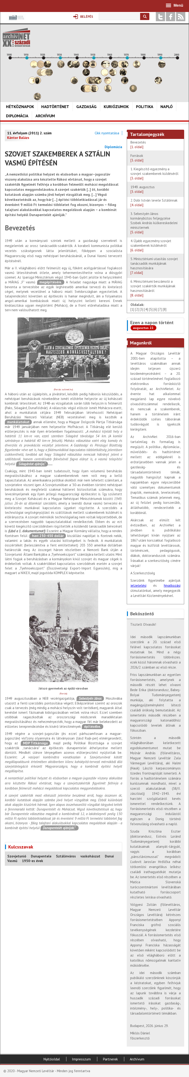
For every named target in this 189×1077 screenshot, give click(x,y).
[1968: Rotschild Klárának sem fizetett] (124, 67)
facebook (170, 16)
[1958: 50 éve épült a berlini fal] (108, 83)
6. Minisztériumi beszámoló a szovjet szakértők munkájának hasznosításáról (152, 288)
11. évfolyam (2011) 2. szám (29, 133)
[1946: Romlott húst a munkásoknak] (88, 91)
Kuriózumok (116, 106)
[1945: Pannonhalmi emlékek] (86, 75)
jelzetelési (138, 585)
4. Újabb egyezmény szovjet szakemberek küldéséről (150, 245)
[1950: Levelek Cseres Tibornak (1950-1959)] (94, 91)
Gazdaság (86, 106)
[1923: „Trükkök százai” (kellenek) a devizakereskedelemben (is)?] (49, 75)
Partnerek (110, 1059)
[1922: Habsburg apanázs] (47, 67)
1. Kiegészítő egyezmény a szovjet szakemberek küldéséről (154, 173)
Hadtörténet (55, 106)
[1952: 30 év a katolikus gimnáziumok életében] (98, 83)
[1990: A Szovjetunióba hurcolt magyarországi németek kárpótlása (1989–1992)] (161, 67)
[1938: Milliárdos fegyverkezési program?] (74, 83)
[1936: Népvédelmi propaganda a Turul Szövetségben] (71, 67)
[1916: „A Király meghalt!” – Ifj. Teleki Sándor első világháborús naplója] (37, 83)
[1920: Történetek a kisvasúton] (44, 75)
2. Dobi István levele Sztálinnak (153, 202)
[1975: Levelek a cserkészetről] (136, 67)
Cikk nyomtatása (107, 133)
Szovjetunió (16, 856)
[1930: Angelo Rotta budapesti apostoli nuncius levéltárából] (61, 67)
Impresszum (81, 1059)
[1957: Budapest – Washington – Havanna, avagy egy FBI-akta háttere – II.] (106, 67)
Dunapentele (41, 856)
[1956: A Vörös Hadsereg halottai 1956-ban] (104, 75)
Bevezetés (138, 144)
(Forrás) (63, 693)
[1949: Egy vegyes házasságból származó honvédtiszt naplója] (93, 67)
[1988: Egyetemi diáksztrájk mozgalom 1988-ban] (158, 83)
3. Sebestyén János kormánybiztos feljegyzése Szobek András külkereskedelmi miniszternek (153, 222)
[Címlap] (16, 37)
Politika (144, 106)
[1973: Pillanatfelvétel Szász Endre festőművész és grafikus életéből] (133, 91)
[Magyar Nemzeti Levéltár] (16, 21)
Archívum (45, 115)
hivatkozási (172, 585)
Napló (166, 106)
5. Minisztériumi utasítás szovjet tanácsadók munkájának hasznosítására (154, 266)
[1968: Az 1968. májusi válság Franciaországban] (124, 83)
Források (136, 157)
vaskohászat (90, 856)
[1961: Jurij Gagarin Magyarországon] (113, 75)
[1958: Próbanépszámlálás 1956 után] (108, 91)
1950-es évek (32, 861)
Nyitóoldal (51, 1059)
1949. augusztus (142, 189)
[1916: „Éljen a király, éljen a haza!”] (37, 99)
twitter (160, 16)
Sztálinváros (66, 856)
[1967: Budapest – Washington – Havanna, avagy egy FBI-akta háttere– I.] (123, 75)
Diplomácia (17, 115)
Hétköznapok (20, 106)
